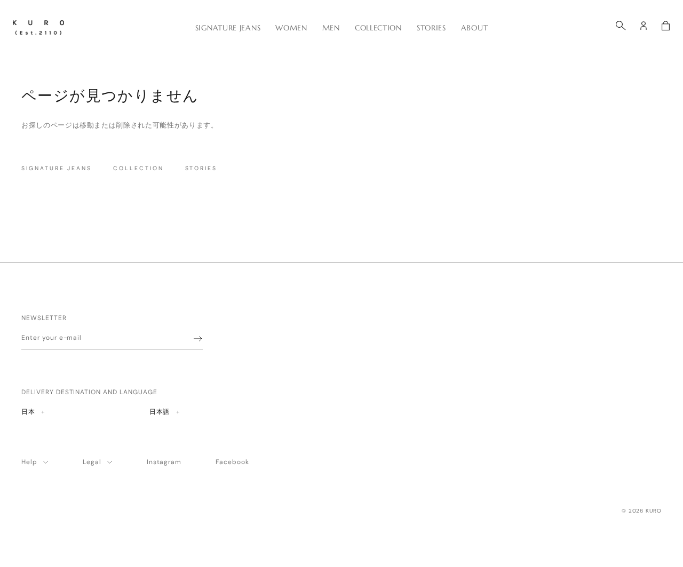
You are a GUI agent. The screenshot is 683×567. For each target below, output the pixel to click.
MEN (331, 28)
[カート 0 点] (665, 25)
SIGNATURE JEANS (228, 28)
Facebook (232, 462)
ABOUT (474, 28)
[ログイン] (643, 25)
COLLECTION (378, 28)
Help (29, 462)
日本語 (159, 411)
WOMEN (291, 28)
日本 (32, 411)
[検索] (621, 25)
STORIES (431, 28)
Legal (92, 462)
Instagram (164, 462)
